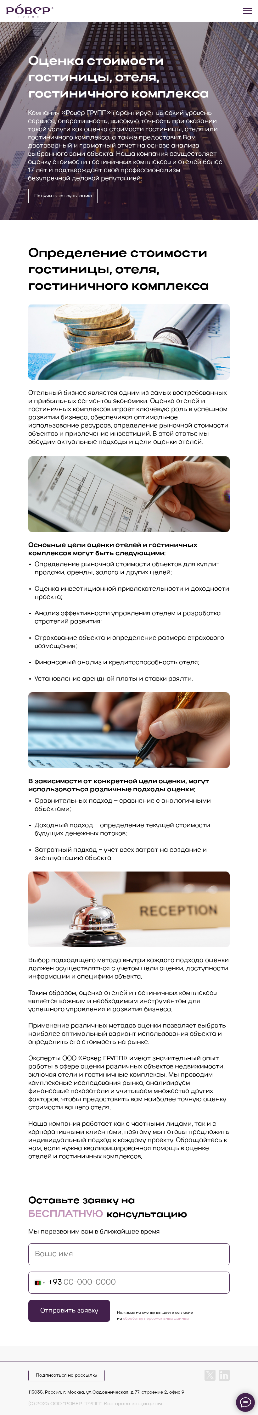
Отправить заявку (69, 1311)
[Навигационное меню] (247, 11)
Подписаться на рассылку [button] (66, 1375)
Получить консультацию (63, 196)
